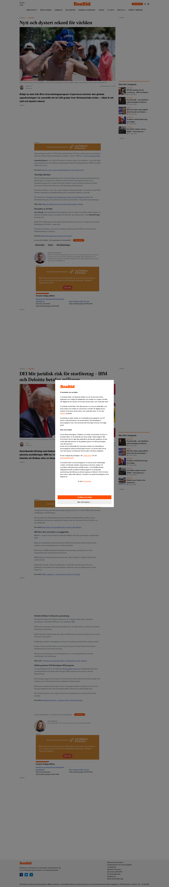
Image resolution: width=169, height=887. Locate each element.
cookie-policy (87, 455)
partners (63, 413)
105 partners (87, 481)
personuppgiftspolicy (67, 458)
